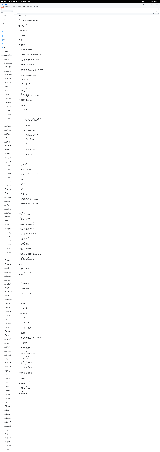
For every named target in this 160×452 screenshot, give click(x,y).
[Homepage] (2, 1)
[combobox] (7, 12)
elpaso (17, 11)
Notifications (145, 4)
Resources (14, 1)
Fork (151, 4)
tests (17, 8)
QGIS (6, 4)
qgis (3, 4)
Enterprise (25, 1)
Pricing (29, 1)
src (19, 8)
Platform (5, 1)
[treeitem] (6, 55)
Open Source (20, 1)
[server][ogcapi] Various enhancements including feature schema (27, 11)
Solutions (9, 1)
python (22, 8)
